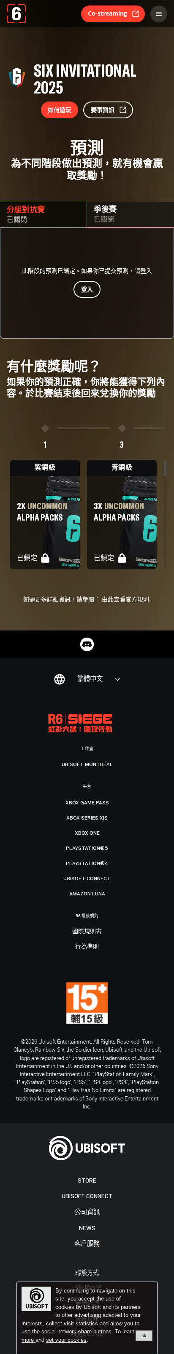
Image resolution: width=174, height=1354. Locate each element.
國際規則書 (87, 932)
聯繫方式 (87, 1273)
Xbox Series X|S (87, 818)
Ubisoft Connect (87, 1196)
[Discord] (87, 644)
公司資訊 (87, 1212)
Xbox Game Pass (87, 803)
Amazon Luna (87, 894)
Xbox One (87, 833)
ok (144, 1335)
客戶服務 (87, 1244)
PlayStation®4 (87, 863)
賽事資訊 (102, 110)
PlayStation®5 (87, 848)
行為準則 (87, 947)
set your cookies (66, 1340)
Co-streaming (107, 13)
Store (87, 1181)
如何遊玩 (59, 110)
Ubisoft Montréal (87, 764)
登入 (87, 289)
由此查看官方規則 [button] (125, 599)
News (87, 1228)
